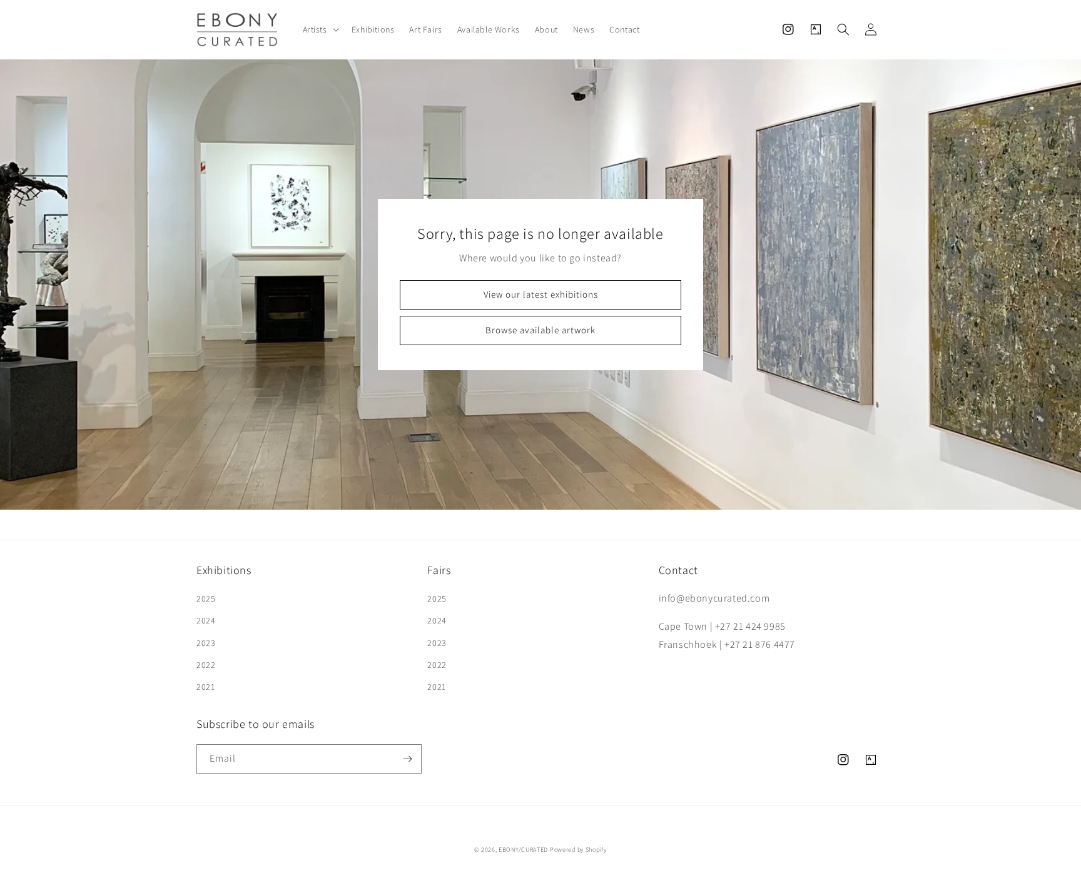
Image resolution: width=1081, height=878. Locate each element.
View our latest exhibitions (541, 294)
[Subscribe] (407, 759)
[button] (319, 29)
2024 (205, 620)
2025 (205, 598)
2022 (205, 664)
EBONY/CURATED (523, 849)
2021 (205, 686)
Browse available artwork (540, 330)
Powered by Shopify (578, 849)
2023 (205, 642)
